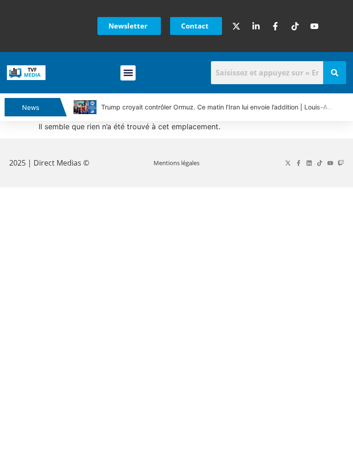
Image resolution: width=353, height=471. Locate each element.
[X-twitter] (288, 163)
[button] (128, 72)
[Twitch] (341, 163)
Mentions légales (176, 163)
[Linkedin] (309, 163)
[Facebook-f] (299, 163)
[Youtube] (330, 163)
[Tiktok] (320, 163)
